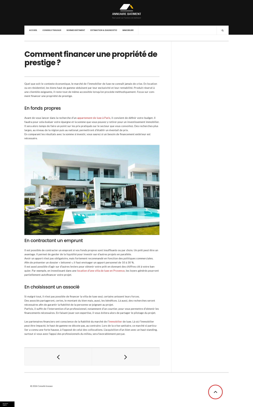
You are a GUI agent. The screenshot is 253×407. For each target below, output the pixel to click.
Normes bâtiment (76, 30)
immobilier (115, 321)
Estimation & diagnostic (103, 30)
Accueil (33, 30)
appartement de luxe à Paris (93, 117)
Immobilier (127, 30)
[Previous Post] (58, 356)
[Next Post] (125, 356)
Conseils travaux (51, 30)
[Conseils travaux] (126, 10)
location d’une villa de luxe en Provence (101, 270)
